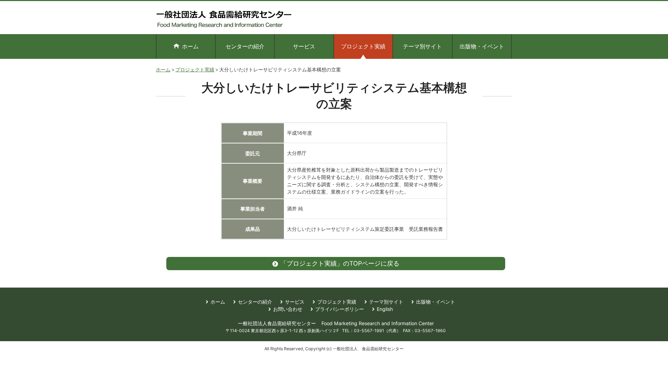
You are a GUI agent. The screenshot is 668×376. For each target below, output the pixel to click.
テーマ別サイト (422, 46)
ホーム (190, 46)
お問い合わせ (287, 309)
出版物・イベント (482, 46)
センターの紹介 (244, 46)
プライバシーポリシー (339, 309)
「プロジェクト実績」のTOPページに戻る (339, 263)
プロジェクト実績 (194, 69)
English (385, 309)
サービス (304, 46)
